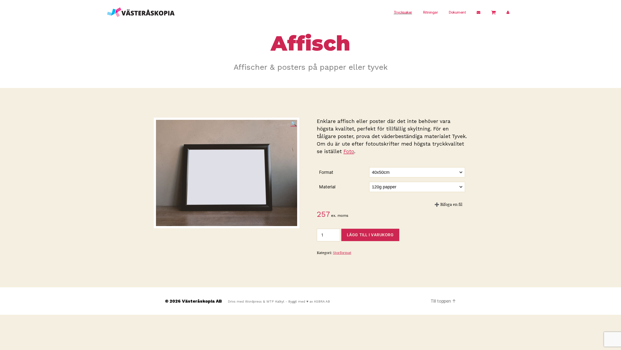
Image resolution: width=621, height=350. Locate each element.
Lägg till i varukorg (370, 234)
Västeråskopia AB (202, 301)
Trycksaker (403, 12)
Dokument (457, 12)
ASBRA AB (322, 301)
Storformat (342, 253)
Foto (348, 151)
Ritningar (430, 12)
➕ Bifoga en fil (448, 204)
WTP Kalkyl (275, 301)
